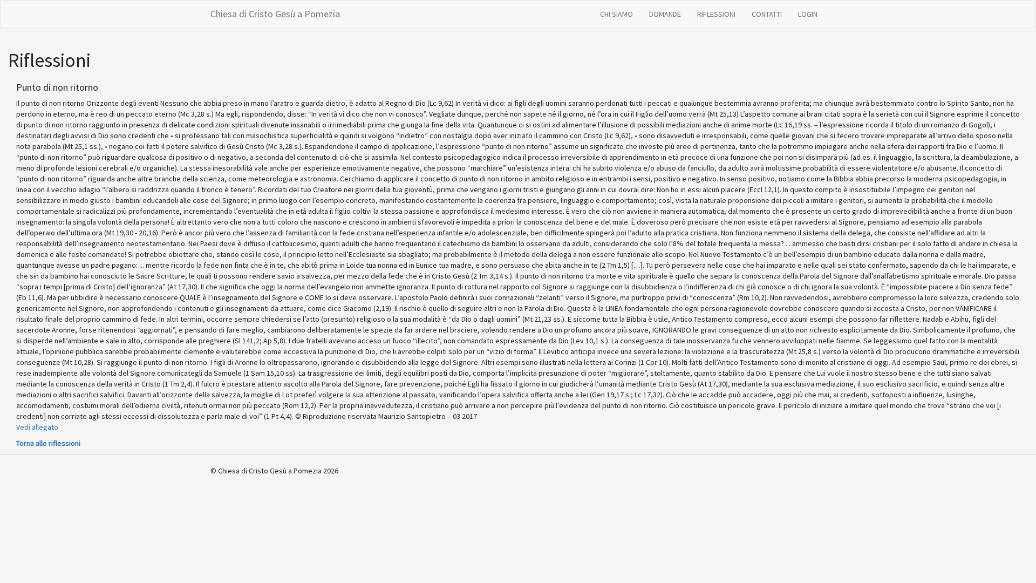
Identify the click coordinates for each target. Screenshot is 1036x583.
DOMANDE (665, 14)
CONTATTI (767, 14)
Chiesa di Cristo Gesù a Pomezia (275, 14)
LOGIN (807, 14)
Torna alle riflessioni (48, 443)
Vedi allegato (37, 427)
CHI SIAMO (616, 14)
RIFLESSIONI (716, 14)
